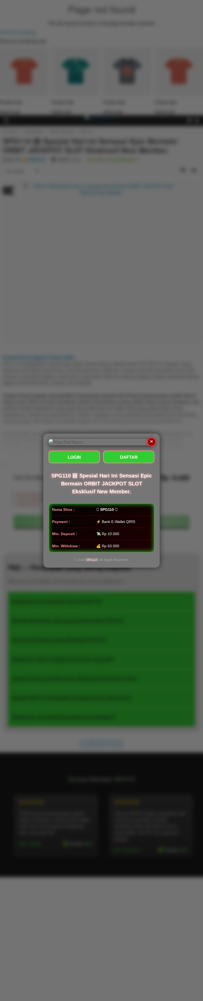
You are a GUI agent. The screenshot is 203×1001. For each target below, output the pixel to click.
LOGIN (74, 457)
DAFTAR (129, 457)
